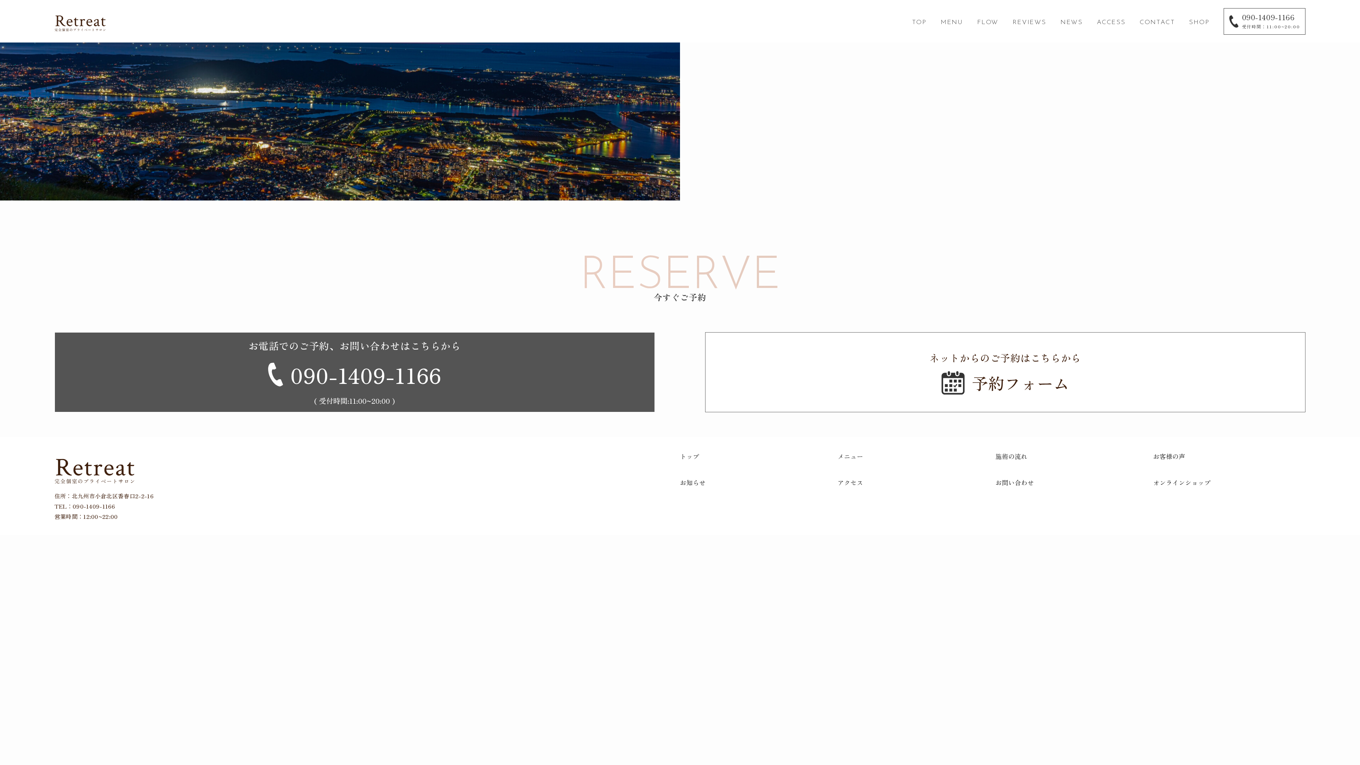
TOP (919, 22)
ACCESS (1111, 22)
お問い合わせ (1015, 482)
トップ (689, 456)
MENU (952, 22)
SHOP (1199, 22)
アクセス (850, 482)
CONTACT (1157, 22)
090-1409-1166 (94, 506)
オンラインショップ (1182, 482)
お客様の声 (1169, 456)
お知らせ (693, 482)
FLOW (987, 22)
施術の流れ (1011, 456)
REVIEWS (1029, 22)
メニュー (850, 456)
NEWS (1071, 22)
